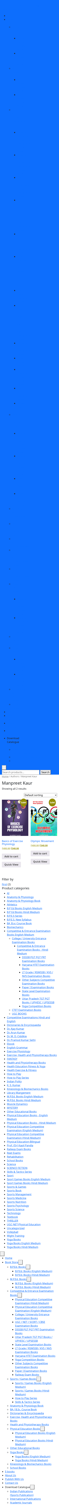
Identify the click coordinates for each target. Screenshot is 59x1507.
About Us (10, 1475)
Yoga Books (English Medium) (32, 1456)
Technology (14, 1213)
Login (36, 5)
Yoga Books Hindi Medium (22, 1247)
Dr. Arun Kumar (16, 1032)
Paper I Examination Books (38, 987)
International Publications (27, 757)
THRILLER (12, 1220)
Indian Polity (14, 1081)
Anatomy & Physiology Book (23, 901)
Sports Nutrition (16, 1202)
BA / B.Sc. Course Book (23, 1409)
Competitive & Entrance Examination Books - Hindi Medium (32, 949)
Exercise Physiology (18, 1051)
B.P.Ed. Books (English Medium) (33, 1271)
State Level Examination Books (33, 1344)
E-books (12, 712)
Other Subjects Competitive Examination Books (24, 377)
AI (8, 893)
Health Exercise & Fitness (22, 1070)
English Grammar (17, 1047)
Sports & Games (16, 1187)
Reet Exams (14, 1153)
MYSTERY (12, 1108)
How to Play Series (18, 1077)
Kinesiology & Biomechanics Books (27, 1089)
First (4, 884)
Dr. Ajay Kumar (15, 1028)
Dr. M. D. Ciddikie (17, 1036)
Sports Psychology (18, 1205)
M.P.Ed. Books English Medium (25, 1096)
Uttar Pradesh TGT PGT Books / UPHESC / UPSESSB (22, 271)
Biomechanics (15, 927)
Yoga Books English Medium (24, 1243)
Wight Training (15, 1235)
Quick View (11, 864)
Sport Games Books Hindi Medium (27, 1183)
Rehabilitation (15, 1156)
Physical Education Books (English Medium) (23, 606)
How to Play (14, 1074)
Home (10, 15)
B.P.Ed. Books (18, 1267)
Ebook (10, 1044)
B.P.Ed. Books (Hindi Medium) (32, 1275)
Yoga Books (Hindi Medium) (31, 1460)
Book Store (11, 1262)
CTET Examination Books (26, 1010)
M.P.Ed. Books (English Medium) (34, 1283)
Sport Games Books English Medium (28, 1179)
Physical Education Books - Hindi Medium (31, 1123)
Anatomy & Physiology (20, 897)
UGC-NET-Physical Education (24, 1224)
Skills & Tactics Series (19, 1171)
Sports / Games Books (23, 1379)
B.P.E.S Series (14, 916)
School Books (15, 1160)
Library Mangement (19, 1092)
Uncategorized (16, 1228)
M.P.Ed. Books (18, 1279)
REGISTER (25, 5)
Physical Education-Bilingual (23, 1141)
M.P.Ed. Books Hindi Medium (24, 1100)
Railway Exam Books (21, 407)
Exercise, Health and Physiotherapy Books (32, 1055)
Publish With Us (14, 1479)
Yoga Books (14, 1239)
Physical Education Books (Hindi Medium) (23, 625)
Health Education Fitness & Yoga (26, 1066)
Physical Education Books (18, 587)
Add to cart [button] (11, 856)
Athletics (12, 904)
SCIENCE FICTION (17, 1168)
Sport (10, 1175)
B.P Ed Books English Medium (24, 908)
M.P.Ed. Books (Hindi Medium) (33, 1287)
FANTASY (12, 1059)
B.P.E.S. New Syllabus (19, 919)
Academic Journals (23, 761)
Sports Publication (13, 9)
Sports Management (19, 1194)
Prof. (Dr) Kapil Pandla (20, 1145)
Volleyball (12, 1232)
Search (45, 772)
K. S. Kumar (13, 1085)
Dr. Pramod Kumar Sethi (21, 1040)
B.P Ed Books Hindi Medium (23, 912)
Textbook (12, 1217)
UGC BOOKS (19, 1013)
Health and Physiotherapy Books (26, 1062)
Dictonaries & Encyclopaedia (24, 1025)
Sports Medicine (16, 1198)
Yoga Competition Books (24, 361)
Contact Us (11, 1483)
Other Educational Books (19, 640)
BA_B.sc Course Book (19, 923)
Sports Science (15, 1209)
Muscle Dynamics (17, 1104)
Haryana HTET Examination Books (35, 1356)
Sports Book (14, 1190)
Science (11, 1164)
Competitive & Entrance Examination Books (19, 117)
